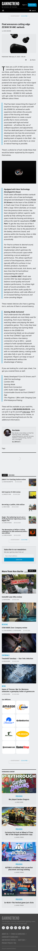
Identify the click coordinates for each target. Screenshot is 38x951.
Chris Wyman (8, 522)
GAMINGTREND (11, 948)
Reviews (5, 624)
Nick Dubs (7, 507)
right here (26, 412)
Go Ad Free (24, 16)
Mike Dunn (20, 802)
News (4, 686)
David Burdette (8, 482)
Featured (11, 475)
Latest (5, 475)
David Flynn (7, 494)
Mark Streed (20, 837)
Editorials (5, 655)
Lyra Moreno (8, 630)
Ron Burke (7, 31)
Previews (19, 796)
